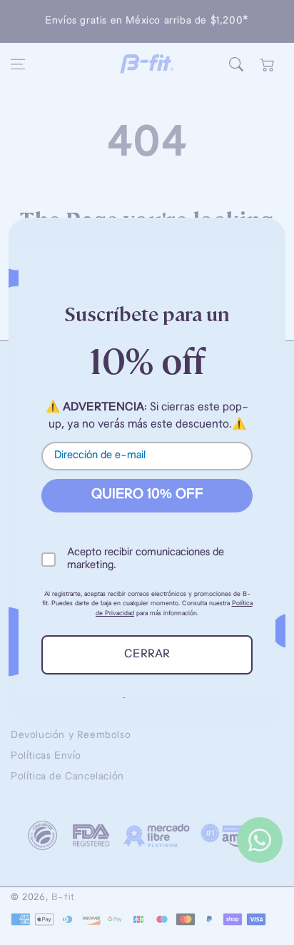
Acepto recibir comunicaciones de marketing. (145, 559)
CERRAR (147, 654)
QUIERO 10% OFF (147, 495)
